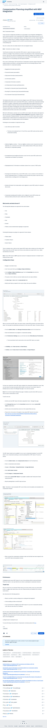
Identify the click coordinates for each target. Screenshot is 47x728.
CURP (19, 654)
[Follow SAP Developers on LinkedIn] (26, 723)
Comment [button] (41, 633)
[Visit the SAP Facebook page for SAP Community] (20, 723)
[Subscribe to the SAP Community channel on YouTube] (24, 723)
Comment (7, 644)
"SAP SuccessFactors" (6, 652)
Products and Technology (13, 4)
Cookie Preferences (39, 726)
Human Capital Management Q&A (10, 665)
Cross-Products (13, 654)
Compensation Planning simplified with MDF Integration (22, 10)
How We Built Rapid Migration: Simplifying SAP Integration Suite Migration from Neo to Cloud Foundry (23, 680)
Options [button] (34, 16)
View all (4, 716)
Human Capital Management (22, 4)
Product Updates (27, 28)
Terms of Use (10, 726)
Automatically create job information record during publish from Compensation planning (20, 667)
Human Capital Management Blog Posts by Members (14, 674)
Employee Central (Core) (26, 654)
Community (9, 1)
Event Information (35, 654)
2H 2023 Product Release (27, 652)
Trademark (28, 726)
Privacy (6, 726)
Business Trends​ (6, 654)
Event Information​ (6, 656)
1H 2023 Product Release (16, 652)
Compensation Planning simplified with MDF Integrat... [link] (12, 5)
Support (32, 726)
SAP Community (5, 4)
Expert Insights (18, 656)
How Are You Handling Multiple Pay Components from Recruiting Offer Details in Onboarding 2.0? (22, 676)
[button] (39, 23)
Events (12, 656)
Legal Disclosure (22, 726)
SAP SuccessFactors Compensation (9, 28)
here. (35, 622)
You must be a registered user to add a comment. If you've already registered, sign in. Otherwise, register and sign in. (22, 641)
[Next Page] (24, 658)
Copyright (16, 726)
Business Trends (35, 652)
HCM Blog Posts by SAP (31, 4)
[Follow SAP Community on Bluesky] (22, 723)
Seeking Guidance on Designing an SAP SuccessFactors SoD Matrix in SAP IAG (18, 664)
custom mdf (5, 628)
